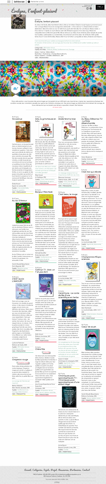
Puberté (61, 282)
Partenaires (75, 470)
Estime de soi (72, 182)
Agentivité (90, 244)
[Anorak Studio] (57, 482)
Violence (49, 49)
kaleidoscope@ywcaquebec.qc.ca (70, 474)
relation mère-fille (49, 392)
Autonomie (90, 161)
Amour (89, 398)
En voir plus (57, 459)
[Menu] (8, 1)
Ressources (63, 470)
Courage (71, 49)
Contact (86, 470)
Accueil (27, 470)
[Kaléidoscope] (19, 1)
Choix (42, 179)
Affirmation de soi (49, 47)
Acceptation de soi (47, 390)
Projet (54, 470)
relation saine (96, 398)
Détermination (49, 179)
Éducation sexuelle (70, 280)
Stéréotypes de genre (47, 181)
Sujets (46, 470)
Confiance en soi (62, 49)
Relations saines (23, 268)
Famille (83, 246)
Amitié (55, 49)
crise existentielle (23, 188)
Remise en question (18, 190)
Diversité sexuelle (17, 349)
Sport (37, 181)
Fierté (60, 184)
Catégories (37, 470)
